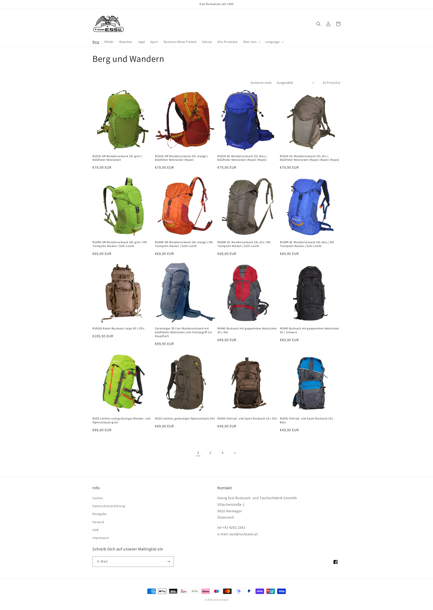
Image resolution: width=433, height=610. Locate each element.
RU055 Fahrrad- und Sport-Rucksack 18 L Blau (307, 420)
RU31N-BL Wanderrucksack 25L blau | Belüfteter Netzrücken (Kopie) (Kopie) (242, 158)
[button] (251, 42)
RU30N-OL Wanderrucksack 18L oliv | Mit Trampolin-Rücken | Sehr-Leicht (244, 244)
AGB (95, 530)
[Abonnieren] (168, 561)
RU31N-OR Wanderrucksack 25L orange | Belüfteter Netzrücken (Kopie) (181, 158)
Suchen (97, 498)
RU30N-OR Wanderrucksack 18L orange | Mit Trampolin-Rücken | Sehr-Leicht (184, 244)
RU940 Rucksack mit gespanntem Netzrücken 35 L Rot (247, 330)
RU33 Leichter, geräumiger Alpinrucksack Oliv (185, 418)
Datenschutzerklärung (108, 506)
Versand (98, 522)
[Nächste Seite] (235, 453)
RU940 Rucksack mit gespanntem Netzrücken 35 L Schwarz (309, 330)
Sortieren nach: (261, 83)
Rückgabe (99, 514)
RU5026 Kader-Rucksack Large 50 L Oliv (118, 328)
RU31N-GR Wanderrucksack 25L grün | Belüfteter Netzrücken (117, 158)
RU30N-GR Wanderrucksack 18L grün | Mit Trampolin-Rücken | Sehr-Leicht (119, 244)
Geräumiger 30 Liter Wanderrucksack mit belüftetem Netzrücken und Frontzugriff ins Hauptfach (183, 332)
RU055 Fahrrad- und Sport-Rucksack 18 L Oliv (247, 418)
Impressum (100, 538)
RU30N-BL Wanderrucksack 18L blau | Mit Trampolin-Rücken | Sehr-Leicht (307, 244)
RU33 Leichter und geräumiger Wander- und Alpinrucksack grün (121, 420)
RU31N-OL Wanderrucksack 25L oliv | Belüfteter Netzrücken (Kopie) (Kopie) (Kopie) (309, 158)
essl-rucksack (221, 599)
